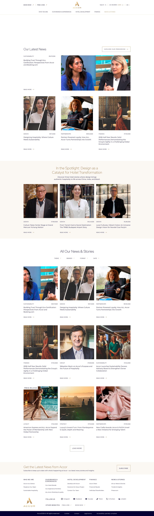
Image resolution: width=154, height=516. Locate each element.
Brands (69, 258)
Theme (56, 258)
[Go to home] (29, 502)
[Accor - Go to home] (77, 4)
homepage (27, 18)
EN (127, 5)
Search (102, 5)
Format (83, 258)
